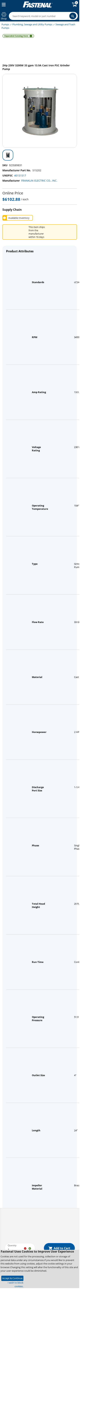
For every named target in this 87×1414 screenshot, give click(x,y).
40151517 (20, 175)
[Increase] (29, 1248)
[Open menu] (3, 4)
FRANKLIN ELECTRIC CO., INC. (39, 180)
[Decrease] (25, 1248)
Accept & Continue (12, 1278)
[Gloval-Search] (72, 16)
